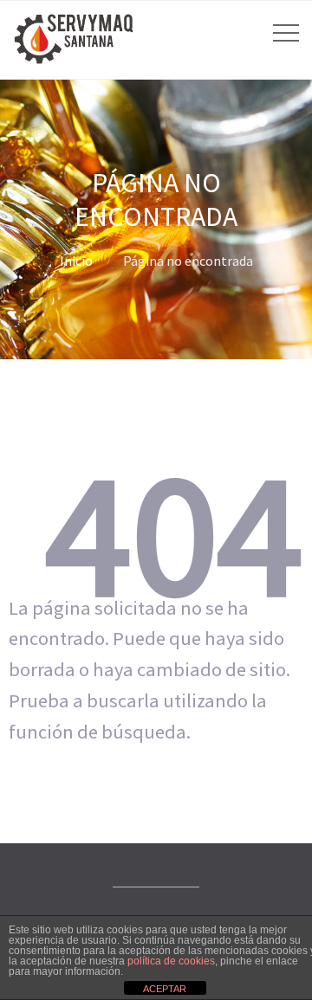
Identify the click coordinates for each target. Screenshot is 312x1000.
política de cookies (171, 961)
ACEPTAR (164, 989)
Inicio (76, 260)
